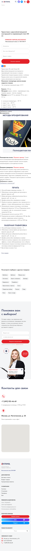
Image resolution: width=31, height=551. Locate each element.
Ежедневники (6, 282)
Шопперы (25, 278)
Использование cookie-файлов (8, 509)
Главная (3, 5)
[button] (25, 2)
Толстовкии (5, 278)
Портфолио (4, 493)
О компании (4, 491)
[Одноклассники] (4, 66)
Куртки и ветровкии (15, 278)
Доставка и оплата (5, 477)
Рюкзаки (17, 289)
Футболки (13, 275)
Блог (2, 495)
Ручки (4, 292)
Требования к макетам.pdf (7, 183)
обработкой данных (19, 344)
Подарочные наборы (7, 289)
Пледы (23, 289)
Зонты (18, 285)
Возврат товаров (5, 479)
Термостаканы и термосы (8, 285)
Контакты (3, 489)
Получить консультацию (15, 341)
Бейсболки (5, 275)
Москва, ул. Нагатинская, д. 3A (13, 416)
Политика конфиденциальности (8, 507)
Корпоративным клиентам (7, 481)
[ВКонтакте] (2, 66)
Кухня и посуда (11, 292)
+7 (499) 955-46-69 (9, 401)
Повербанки (15, 282)
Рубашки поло (21, 275)
